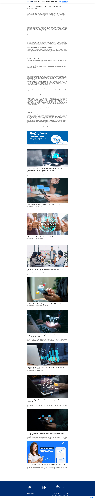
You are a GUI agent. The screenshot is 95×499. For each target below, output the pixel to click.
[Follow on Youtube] (62, 493)
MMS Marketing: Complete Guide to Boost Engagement (45, 269)
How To (43, 488)
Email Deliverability (40, 171)
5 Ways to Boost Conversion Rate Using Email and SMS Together (45, 433)
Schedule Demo (64, 1)
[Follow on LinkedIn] (60, 493)
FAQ (28, 488)
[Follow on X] (56, 493)
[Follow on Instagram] (58, 493)
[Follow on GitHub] (64, 493)
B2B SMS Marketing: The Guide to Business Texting (44, 205)
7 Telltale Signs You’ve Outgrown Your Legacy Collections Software (46, 400)
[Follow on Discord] (67, 493)
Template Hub (44, 487)
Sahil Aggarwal (30, 171)
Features (39, 1)
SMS (36, 8)
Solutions (43, 1)
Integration (30, 486)
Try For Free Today (34, 142)
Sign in (60, 1)
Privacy (64, 495)
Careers (29, 487)
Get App (91, 497)
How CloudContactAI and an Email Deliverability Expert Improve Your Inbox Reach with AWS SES (45, 169)
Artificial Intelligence (40, 370)
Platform (35, 1)
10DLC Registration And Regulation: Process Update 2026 (46, 464)
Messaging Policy (55, 495)
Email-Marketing (40, 238)
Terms (67, 495)
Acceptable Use (60, 495)
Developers (47, 1)
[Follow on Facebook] (54, 493)
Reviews (43, 486)
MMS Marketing (39, 270)
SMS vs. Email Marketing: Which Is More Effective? (44, 304)
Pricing (56, 1)
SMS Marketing (40, 206)
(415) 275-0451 (60, 488)
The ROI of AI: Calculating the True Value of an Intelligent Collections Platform (46, 368)
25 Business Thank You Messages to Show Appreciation (45, 237)
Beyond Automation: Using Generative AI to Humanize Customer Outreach (45, 335)
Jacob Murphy (30, 8)
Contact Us (44, 485)
